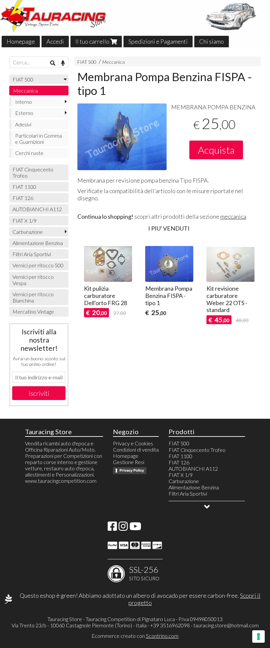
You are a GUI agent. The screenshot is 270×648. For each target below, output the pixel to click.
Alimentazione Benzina (38, 243)
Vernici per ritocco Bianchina (33, 297)
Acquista (216, 150)
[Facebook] (112, 528)
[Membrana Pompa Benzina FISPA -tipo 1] (122, 136)
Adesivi (23, 124)
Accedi (55, 41)
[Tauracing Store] (135, 23)
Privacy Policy (132, 470)
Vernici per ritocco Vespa (33, 280)
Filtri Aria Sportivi (32, 254)
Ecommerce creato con (135, 636)
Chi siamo (211, 41)
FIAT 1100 (24, 187)
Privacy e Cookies (133, 443)
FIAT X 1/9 (25, 220)
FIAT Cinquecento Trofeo (33, 172)
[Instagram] (123, 528)
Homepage (21, 41)
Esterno (24, 113)
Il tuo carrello (92, 41)
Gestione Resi (128, 462)
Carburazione (28, 232)
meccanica (233, 216)
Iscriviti (39, 393)
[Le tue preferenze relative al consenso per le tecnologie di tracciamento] (258, 636)
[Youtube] (135, 528)
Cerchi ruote (29, 153)
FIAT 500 (86, 62)
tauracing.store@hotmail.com (226, 625)
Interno (23, 102)
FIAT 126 (23, 198)
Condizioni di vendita (136, 449)
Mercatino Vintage (33, 311)
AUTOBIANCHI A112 (37, 209)
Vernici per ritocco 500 (38, 265)
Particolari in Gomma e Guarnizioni (38, 138)
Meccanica (113, 62)
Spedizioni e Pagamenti (158, 41)
